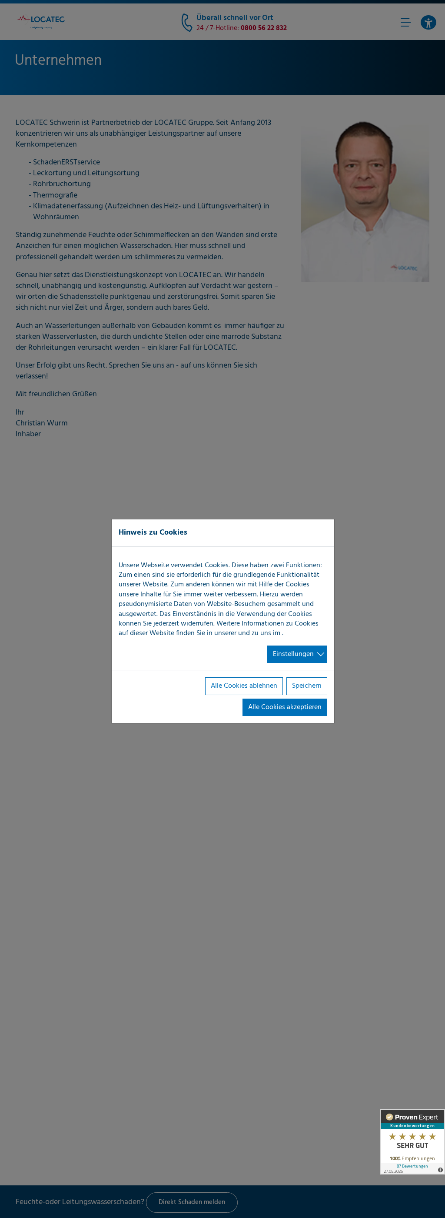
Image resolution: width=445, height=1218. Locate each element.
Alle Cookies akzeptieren (285, 707)
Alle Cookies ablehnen (244, 686)
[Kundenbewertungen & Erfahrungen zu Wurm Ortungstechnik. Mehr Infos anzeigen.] (412, 1141)
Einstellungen (293, 654)
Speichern (307, 686)
